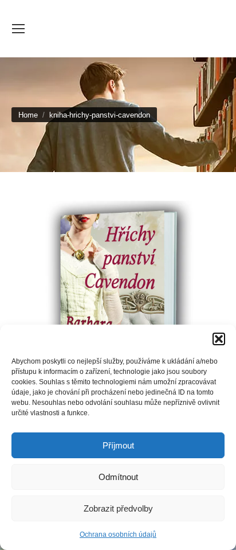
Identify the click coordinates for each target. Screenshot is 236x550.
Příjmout (118, 445)
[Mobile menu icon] (18, 29)
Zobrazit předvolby (118, 508)
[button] (219, 339)
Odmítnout (118, 477)
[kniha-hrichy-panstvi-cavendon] (118, 303)
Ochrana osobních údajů (118, 535)
